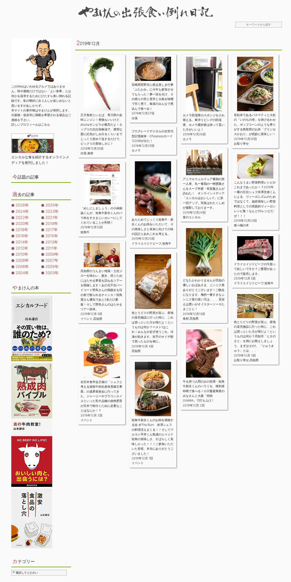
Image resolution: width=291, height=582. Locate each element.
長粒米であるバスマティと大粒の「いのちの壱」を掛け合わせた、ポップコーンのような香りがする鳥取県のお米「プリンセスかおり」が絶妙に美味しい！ (255, 124)
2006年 (22, 266)
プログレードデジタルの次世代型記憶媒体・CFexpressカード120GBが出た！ (152, 136)
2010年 (22, 254)
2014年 (22, 242)
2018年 (22, 229)
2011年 (51, 248)
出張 (83, 153)
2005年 (52, 266)
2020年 (22, 223)
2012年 (22, 248)
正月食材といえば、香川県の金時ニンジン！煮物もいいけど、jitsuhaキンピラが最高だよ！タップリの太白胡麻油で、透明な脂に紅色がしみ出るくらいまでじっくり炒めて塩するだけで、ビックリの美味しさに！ (101, 129)
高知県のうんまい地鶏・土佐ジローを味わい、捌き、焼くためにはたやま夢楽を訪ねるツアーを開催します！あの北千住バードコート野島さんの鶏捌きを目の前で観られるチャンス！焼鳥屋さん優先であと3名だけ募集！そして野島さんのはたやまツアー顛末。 (101, 290)
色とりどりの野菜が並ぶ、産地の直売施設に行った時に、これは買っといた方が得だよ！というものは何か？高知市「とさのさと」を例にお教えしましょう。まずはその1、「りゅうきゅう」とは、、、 (255, 336)
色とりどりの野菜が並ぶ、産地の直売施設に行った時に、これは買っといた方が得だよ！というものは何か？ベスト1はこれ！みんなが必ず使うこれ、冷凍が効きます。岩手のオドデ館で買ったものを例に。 (152, 327)
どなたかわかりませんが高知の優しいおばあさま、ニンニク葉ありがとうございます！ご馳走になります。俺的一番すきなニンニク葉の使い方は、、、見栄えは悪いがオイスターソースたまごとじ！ (204, 294)
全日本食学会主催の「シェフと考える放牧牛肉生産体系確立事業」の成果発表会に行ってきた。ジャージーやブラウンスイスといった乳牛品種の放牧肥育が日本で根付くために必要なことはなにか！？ (101, 396)
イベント (86, 318)
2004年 (22, 273)
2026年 (22, 205)
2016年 (22, 236)
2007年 (51, 260)
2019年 (51, 223)
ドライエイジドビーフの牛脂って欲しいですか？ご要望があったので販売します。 (255, 268)
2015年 (51, 236)
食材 (90, 153)
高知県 (194, 318)
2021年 (51, 217)
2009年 (52, 254)
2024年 (22, 211)
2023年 (52, 211)
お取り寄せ (241, 143)
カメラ (187, 139)
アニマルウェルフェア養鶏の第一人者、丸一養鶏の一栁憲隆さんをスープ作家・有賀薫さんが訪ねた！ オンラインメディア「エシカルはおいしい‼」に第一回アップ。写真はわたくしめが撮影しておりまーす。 (204, 193)
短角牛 (166, 243)
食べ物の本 (241, 225)
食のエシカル (192, 217)
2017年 (51, 229)
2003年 (52, 273)
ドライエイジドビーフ (146, 243)
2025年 (52, 205)
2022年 (22, 217)
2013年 (51, 242)
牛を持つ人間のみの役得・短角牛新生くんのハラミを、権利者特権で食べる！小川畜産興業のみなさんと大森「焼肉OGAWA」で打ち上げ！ (204, 391)
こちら (45, 124)
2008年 (22, 260)
